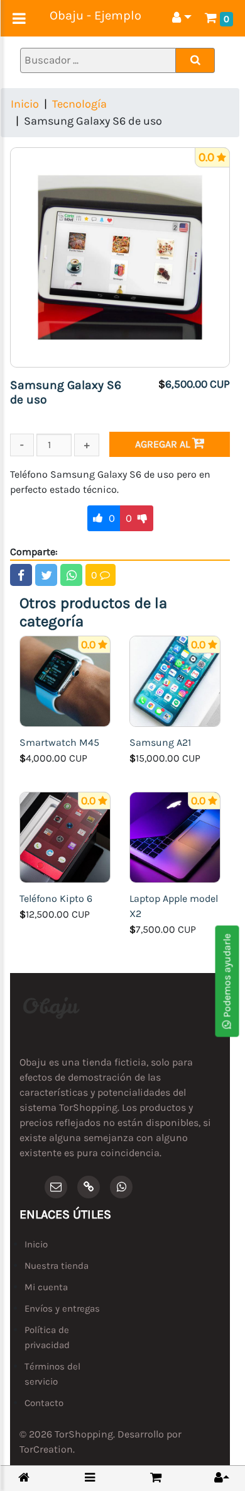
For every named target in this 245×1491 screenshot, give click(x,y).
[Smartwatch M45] (65, 680)
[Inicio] (24, 1478)
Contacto (43, 1403)
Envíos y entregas (62, 1308)
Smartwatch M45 (59, 742)
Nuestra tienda (56, 1265)
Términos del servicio (52, 1374)
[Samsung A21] (175, 680)
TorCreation (46, 1449)
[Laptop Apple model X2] (175, 836)
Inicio (25, 104)
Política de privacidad (47, 1337)
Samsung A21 (160, 742)
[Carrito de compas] (155, 1477)
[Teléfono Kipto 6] (65, 836)
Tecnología (79, 104)
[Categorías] (90, 1477)
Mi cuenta (46, 1287)
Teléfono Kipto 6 (55, 898)
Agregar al (163, 444)
